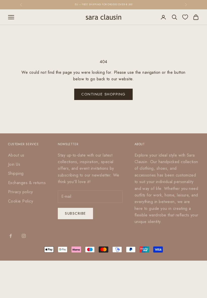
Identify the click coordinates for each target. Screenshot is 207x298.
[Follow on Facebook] (10, 235)
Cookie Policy (20, 201)
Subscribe (75, 213)
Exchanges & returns (27, 183)
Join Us (14, 164)
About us (16, 155)
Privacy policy (20, 192)
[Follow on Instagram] (23, 235)
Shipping (16, 173)
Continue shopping (103, 94)
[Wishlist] (185, 17)
